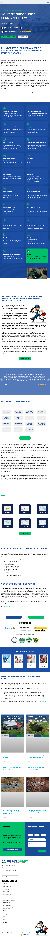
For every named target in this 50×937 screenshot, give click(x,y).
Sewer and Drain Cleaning (7, 888)
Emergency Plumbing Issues (41, 412)
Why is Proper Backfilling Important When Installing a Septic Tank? (12, 812)
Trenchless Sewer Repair (41, 424)
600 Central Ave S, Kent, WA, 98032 (8, 865)
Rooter (4, 899)
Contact (4, 916)
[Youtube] (8, 881)
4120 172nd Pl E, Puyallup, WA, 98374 (9, 870)
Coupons (4, 910)
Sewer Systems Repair (7, 889)
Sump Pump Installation (29, 412)
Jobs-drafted (5, 911)
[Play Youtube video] (37, 273)
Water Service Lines (6, 908)
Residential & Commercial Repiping (9, 896)
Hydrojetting (30, 429)
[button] (48, 2)
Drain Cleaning (18, 430)
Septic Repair (6, 423)
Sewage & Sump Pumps (7, 886)
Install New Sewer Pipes (7, 894)
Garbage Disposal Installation (29, 417)
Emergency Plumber (18, 412)
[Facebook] (3, 881)
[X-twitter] (5, 881)
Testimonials (5, 914)
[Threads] (16, 881)
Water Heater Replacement (41, 417)
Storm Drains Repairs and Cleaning (9, 900)
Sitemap (4, 921)
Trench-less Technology (7, 905)
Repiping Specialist (18, 418)
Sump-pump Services (6, 902)
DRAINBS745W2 (8, 934)
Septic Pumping (6, 418)
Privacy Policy (5, 922)
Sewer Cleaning (29, 424)
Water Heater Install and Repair (8, 907)
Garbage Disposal (6, 891)
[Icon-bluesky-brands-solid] (11, 881)
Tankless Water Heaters (7, 903)
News (4, 919)
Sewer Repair (18, 423)
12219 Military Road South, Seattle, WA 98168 (10, 875)
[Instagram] (13, 881)
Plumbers (6, 412)
